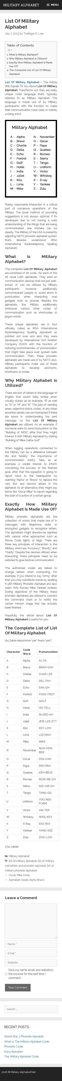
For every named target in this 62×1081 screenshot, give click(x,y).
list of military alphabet (23, 861)
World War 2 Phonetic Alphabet (24, 1036)
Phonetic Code (13, 1046)
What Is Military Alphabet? (24, 54)
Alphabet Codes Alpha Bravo (26, 879)
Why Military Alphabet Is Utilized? (28, 58)
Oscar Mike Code (19, 875)
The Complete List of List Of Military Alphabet (30, 72)
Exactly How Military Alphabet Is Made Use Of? (30, 64)
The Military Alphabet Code (21, 1056)
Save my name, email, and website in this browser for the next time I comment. (30, 973)
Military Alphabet (21, 5)
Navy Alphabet (13, 1051)
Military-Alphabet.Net (23, 1072)
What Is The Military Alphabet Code (26, 1041)
